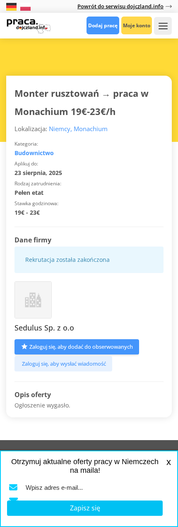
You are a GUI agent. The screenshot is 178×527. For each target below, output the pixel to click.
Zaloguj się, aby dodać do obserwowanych (81, 346)
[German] (12, 6)
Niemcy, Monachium (78, 129)
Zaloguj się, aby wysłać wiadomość (64, 363)
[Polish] (25, 6)
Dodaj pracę (103, 25)
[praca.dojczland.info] (28, 25)
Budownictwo (34, 153)
